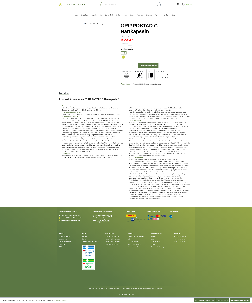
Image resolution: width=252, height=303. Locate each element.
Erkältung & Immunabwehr (136, 236)
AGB (60, 247)
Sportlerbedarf (155, 241)
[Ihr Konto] (178, 4)
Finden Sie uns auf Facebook (90, 241)
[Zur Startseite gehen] (72, 4)
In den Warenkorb (148, 65)
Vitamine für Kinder (179, 241)
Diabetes (153, 244)
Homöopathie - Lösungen (112, 241)
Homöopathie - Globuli (112, 236)
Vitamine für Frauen (180, 239)
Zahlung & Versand (64, 236)
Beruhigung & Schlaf (134, 241)
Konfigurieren (223, 300)
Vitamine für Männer (180, 236)
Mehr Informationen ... (60, 300)
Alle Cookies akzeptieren (240, 300)
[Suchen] (158, 4)
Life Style (153, 239)
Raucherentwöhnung (157, 247)
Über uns (84, 239)
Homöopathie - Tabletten (112, 239)
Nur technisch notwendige (204, 300)
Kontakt (84, 236)
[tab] (64, 93)
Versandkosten (120, 288)
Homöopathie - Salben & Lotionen (112, 245)
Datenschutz (63, 239)
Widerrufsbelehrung (65, 241)
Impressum (62, 244)
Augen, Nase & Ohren (134, 247)
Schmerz (130, 239)
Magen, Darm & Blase (134, 244)
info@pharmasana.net (103, 222)
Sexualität (154, 236)
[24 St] (123, 57)
